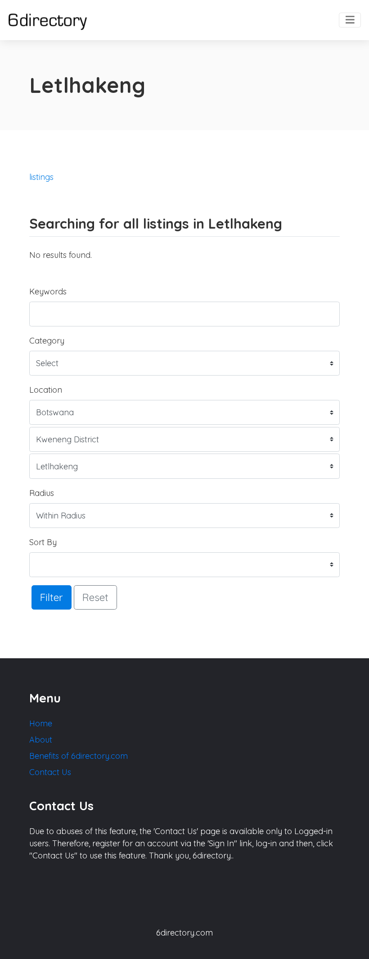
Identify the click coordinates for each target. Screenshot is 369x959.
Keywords (48, 291)
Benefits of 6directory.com (78, 756)
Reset (95, 597)
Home (40, 723)
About (40, 739)
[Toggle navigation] (350, 20)
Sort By (43, 542)
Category (46, 340)
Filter (51, 597)
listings (41, 177)
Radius (41, 493)
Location (45, 390)
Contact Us (50, 772)
